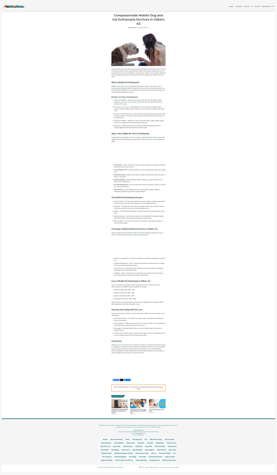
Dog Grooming (160, 446)
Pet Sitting (132, 457)
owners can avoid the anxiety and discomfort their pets (135, 102)
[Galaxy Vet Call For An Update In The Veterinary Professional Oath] (138, 403)
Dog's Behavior (106, 443)
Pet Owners (126, 107)
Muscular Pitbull (164, 453)
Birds (127, 439)
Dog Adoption (119, 443)
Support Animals (106, 460)
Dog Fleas (139, 446)
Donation (231, 6)
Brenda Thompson (133, 27)
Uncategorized (154, 460)
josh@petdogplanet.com (140, 433)
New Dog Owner (266, 6)
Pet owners (128, 221)
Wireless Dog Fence (169, 460)
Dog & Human (169, 439)
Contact (147, 467)
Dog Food (246, 6)
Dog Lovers (126, 450)
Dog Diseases (128, 446)
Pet (174, 453)
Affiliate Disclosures (154, 467)
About (160, 467)
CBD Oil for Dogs (156, 439)
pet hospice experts (156, 137)
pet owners (151, 347)
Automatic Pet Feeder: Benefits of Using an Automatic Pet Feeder (119, 411)
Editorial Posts (106, 453)
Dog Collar (116, 446)
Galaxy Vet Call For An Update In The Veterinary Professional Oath (138, 411)
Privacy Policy (166, 467)
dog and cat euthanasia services (124, 345)
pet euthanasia (119, 86)
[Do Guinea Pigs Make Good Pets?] (157, 403)
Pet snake (142, 457)
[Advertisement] (138, 153)
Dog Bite (150, 443)
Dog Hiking (115, 450)
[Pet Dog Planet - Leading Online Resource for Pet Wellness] (14, 6)
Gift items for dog (142, 453)
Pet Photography (120, 457)
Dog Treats (172, 450)
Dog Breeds (160, 443)
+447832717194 (139, 435)
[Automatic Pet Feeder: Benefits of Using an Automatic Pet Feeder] (119, 403)
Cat (252, 6)
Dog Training (161, 450)
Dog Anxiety (130, 443)
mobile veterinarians (139, 232)
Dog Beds (141, 443)
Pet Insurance (107, 457)
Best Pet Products (117, 439)
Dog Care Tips (105, 446)
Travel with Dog (141, 460)
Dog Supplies (149, 450)
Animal (105, 439)
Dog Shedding (137, 450)
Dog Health (104, 450)
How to (153, 453)
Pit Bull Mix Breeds (155, 457)
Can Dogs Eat (239, 6)
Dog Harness (172, 446)
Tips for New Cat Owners (124, 460)
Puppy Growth (170, 457)
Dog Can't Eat (171, 443)
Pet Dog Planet (120, 467)
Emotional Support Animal (124, 453)
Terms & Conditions (174, 467)
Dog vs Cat (257, 6)
